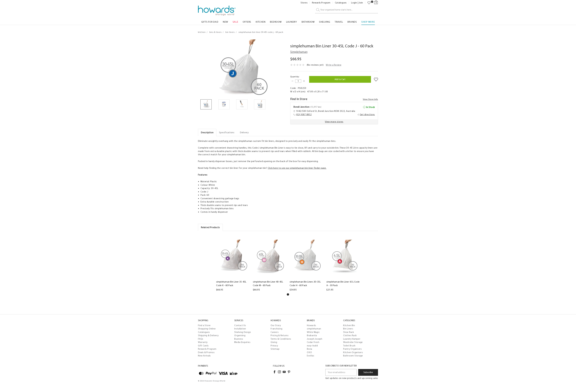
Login (354, 3)
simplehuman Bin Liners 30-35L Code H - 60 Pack (305, 283)
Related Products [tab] (210, 227)
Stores (304, 3)
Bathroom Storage (353, 355)
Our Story (276, 325)
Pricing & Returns (280, 335)
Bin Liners (348, 328)
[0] (369, 2)
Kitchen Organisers (353, 352)
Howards (311, 325)
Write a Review (333, 65)
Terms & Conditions (281, 339)
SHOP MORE (368, 21)
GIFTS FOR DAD (209, 21)
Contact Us (240, 325)
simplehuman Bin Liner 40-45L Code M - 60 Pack (268, 283)
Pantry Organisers (352, 349)
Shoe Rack (348, 332)
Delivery (244, 132)
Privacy (274, 345)
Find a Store (204, 325)
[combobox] (346, 10)
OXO (309, 352)
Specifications (226, 132)
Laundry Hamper (351, 339)
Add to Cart (232, 276)
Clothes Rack (350, 335)
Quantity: (295, 76)
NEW (225, 21)
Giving (274, 342)
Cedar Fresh (313, 342)
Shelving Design (242, 332)
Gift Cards (203, 345)
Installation (240, 328)
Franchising (276, 328)
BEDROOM (275, 21)
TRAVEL (339, 21)
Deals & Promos (206, 352)
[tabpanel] (232, 262)
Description (207, 132)
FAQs (200, 339)
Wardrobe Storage (353, 342)
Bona (309, 349)
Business (238, 339)
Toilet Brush (349, 345)
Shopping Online (207, 328)
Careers (275, 332)
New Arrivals (204, 355)
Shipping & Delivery (208, 335)
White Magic (313, 332)
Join (361, 3)
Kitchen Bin (349, 325)
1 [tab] (288, 294)
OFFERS (247, 21)
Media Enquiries (242, 342)
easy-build (312, 345)
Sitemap (275, 349)
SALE (235, 21)
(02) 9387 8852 (304, 114)
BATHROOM (308, 21)
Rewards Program (321, 3)
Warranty (203, 342)
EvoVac (310, 355)
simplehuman (314, 328)
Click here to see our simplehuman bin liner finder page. (297, 168)
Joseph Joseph (314, 339)
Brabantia (312, 335)
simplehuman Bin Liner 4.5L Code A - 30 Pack (343, 283)
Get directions (367, 114)
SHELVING (324, 21)
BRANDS (352, 21)
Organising (240, 335)
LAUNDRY (291, 21)
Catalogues (341, 3)
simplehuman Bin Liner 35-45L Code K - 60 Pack (231, 283)
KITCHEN (260, 21)
